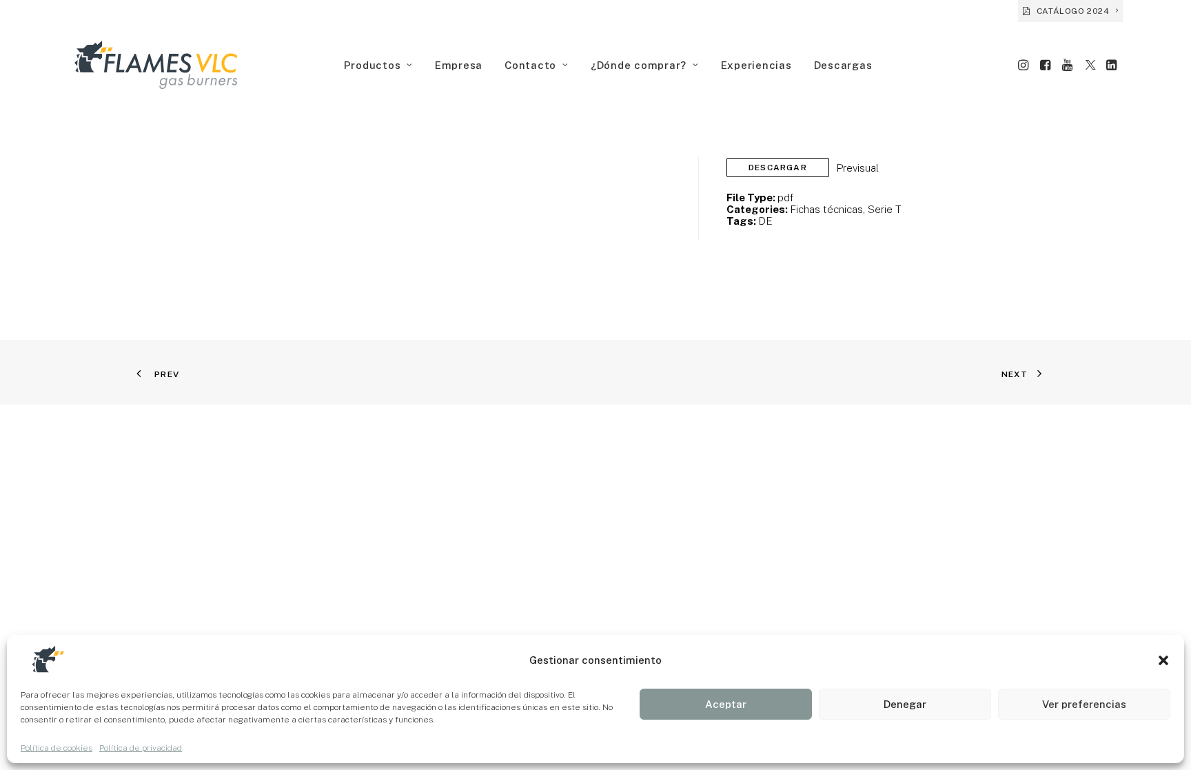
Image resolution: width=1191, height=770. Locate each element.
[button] (1163, 660)
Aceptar (725, 704)
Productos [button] (372, 65)
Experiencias (756, 65)
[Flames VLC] (155, 65)
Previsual (857, 168)
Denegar (905, 704)
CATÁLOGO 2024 (1073, 11)
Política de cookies (56, 748)
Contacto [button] (530, 65)
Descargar (778, 167)
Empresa (458, 65)
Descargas (843, 65)
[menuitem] (1070, 11)
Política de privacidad (140, 748)
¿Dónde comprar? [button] (638, 65)
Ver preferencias (1084, 704)
